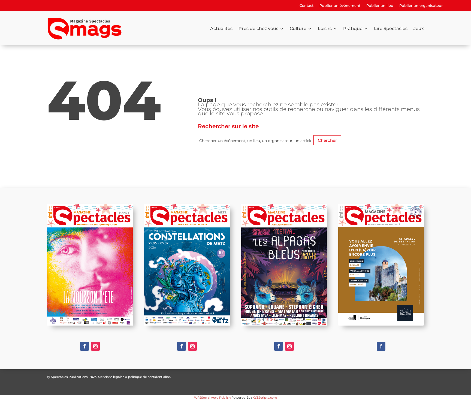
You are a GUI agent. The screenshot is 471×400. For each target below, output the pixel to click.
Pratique (353, 28)
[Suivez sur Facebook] (84, 346)
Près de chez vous (258, 28)
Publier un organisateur (421, 6)
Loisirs (325, 28)
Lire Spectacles (390, 28)
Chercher (327, 140)
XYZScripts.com (265, 397)
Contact (306, 6)
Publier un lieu (379, 6)
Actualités (221, 28)
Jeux (418, 28)
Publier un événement (339, 6)
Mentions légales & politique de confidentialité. (134, 377)
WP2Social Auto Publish (212, 397)
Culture (298, 28)
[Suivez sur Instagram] (95, 346)
